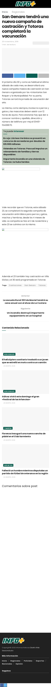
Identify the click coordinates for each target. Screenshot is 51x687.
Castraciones (15, 285)
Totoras (42, 285)
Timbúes (8, 428)
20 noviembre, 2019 (10, 41)
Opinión (19, 664)
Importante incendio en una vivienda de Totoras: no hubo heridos (24, 160)
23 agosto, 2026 (9, 366)
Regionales (18, 12)
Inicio (5, 12)
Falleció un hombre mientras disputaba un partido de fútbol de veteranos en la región (25, 472)
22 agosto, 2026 (9, 477)
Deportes (8, 465)
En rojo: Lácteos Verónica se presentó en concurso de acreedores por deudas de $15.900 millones (24, 141)
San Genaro (30, 285)
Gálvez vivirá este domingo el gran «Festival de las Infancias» (20, 398)
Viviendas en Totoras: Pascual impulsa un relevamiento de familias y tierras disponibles (25, 151)
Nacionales (7, 664)
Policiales (28, 661)
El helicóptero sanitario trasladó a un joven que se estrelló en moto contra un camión (25, 361)
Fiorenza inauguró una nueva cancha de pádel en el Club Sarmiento (24, 435)
